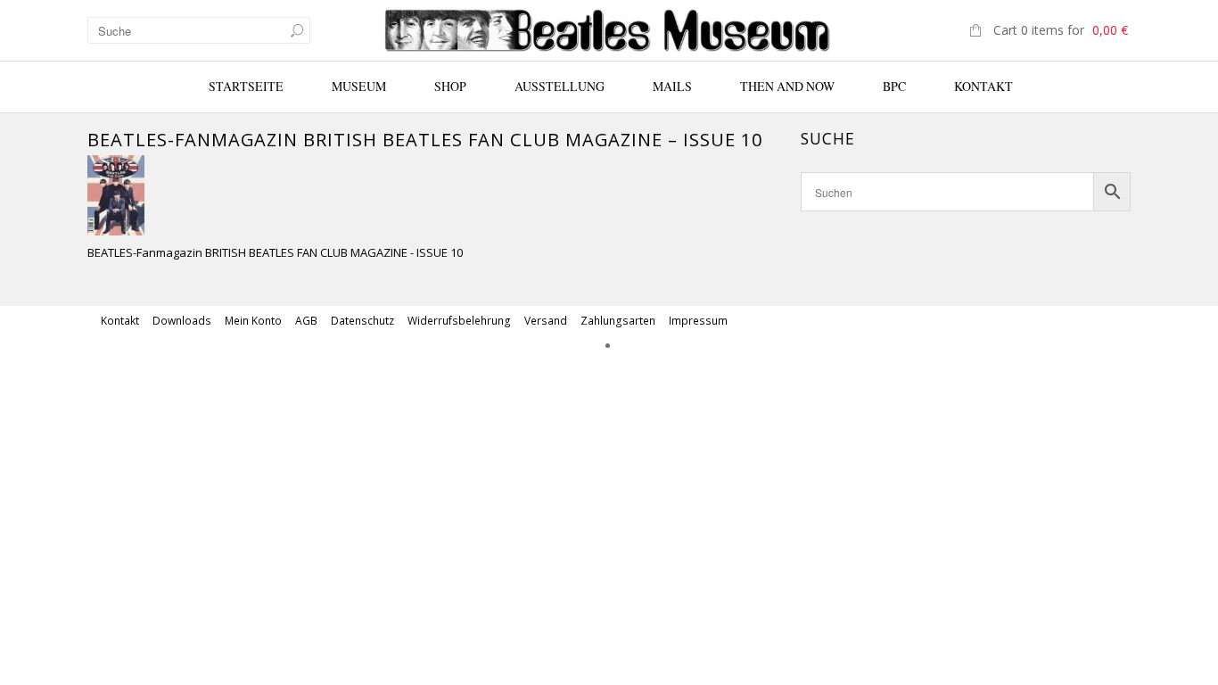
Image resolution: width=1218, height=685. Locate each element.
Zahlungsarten (617, 320)
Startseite (246, 86)
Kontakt (983, 86)
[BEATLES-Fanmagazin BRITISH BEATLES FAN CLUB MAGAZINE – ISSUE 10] (115, 194)
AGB (306, 320)
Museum (359, 86)
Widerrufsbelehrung (459, 320)
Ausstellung (559, 86)
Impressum (698, 320)
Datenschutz (362, 320)
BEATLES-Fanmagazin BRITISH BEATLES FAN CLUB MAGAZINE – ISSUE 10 (424, 140)
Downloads (181, 320)
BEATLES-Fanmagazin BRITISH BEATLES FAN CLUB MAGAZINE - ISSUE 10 (275, 252)
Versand (545, 320)
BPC (894, 86)
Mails (672, 86)
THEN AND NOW (787, 86)
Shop (450, 86)
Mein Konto (253, 320)
